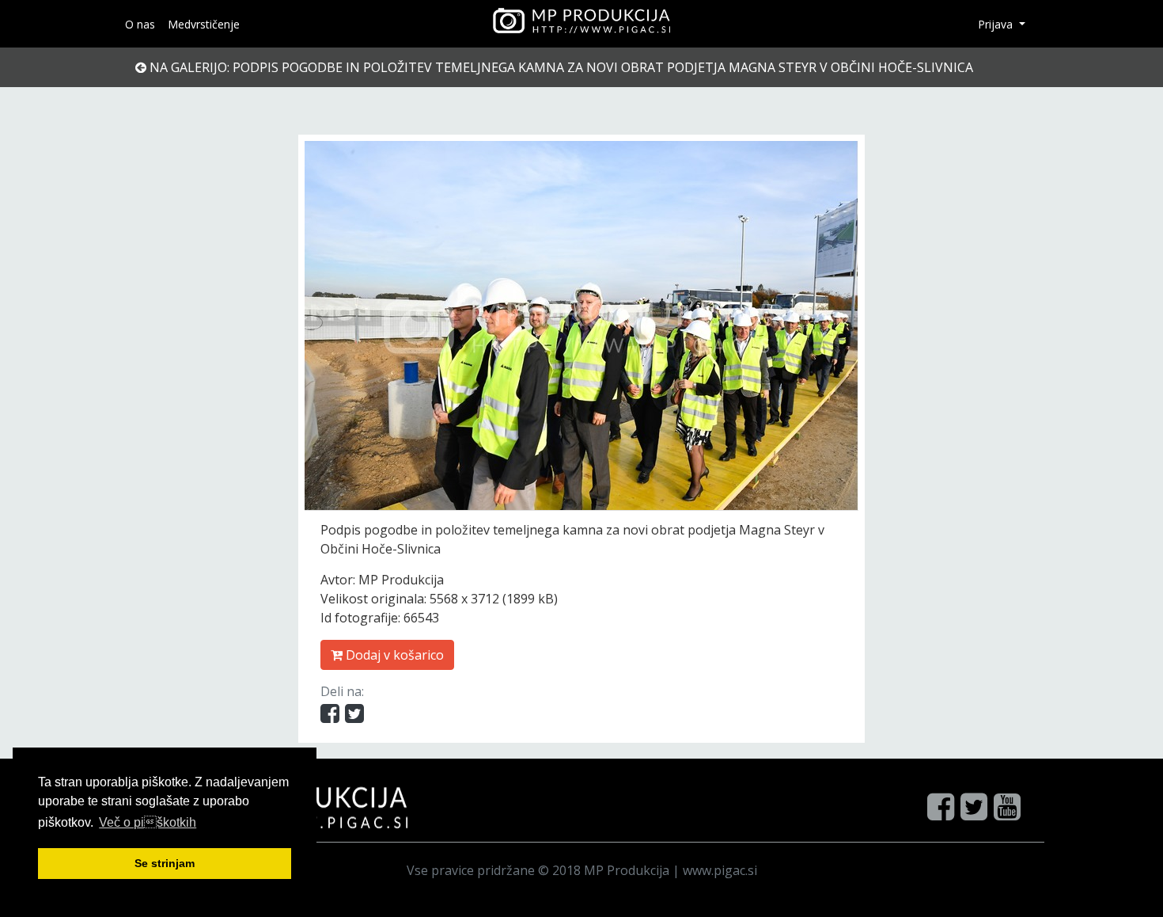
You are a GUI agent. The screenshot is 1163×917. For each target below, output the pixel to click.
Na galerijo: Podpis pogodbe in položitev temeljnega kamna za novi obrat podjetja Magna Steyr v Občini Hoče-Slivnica (559, 67)
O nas (140, 24)
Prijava (997, 24)
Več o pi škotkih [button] (147, 822)
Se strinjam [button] (164, 863)
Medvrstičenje (204, 24)
